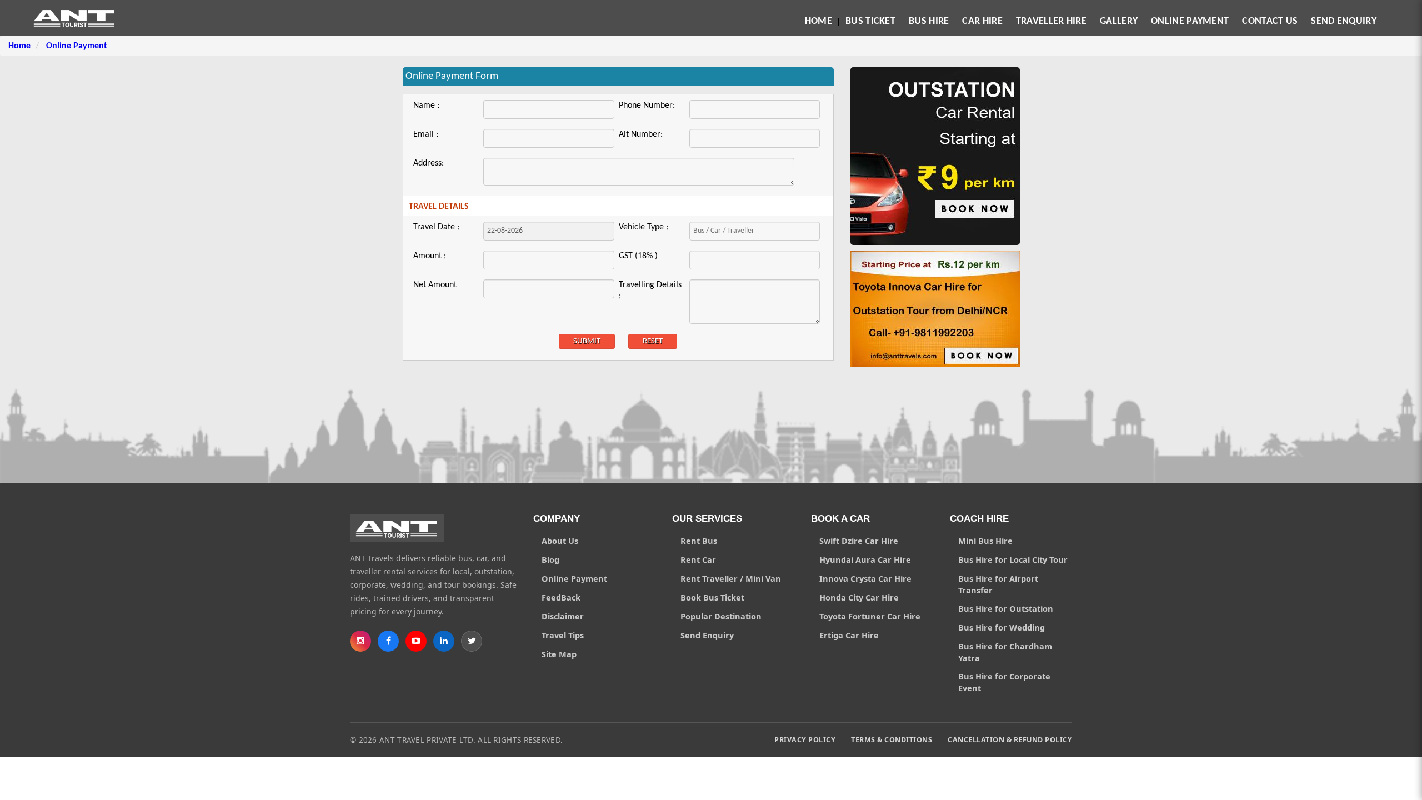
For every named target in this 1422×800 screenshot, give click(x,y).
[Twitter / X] (471, 641)
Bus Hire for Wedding (1001, 627)
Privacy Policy (804, 739)
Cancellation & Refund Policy (1010, 739)
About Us (560, 540)
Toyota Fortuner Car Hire (869, 616)
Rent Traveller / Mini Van (730, 578)
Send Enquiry (1343, 21)
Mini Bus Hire (985, 540)
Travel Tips (563, 635)
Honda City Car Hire (859, 597)
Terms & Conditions (891, 739)
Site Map (559, 653)
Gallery (1119, 21)
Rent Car (698, 559)
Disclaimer (563, 616)
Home (818, 21)
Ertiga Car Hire (849, 635)
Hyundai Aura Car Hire (865, 559)
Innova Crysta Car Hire (865, 578)
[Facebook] (388, 641)
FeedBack (561, 597)
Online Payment (1190, 21)
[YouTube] (416, 641)
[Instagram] (360, 641)
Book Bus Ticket (712, 597)
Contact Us (1270, 21)
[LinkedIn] (443, 641)
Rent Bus (698, 540)
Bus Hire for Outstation (1005, 608)
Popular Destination (721, 616)
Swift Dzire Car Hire (858, 540)
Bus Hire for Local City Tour (1013, 559)
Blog (550, 559)
